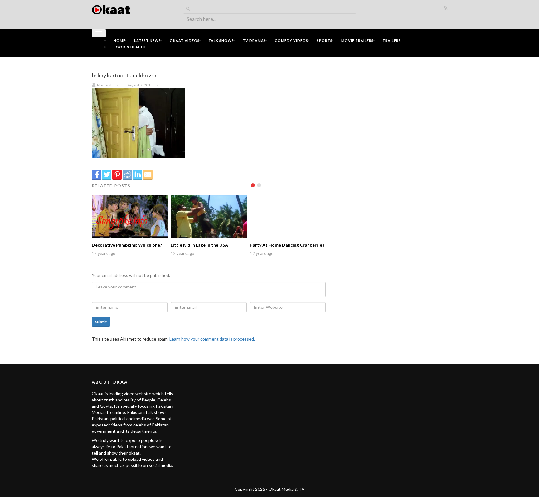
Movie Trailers (357, 40)
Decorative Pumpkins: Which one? (127, 245)
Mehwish (105, 85)
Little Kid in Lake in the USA (199, 245)
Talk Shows (221, 40)
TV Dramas (254, 40)
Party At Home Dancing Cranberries (287, 245)
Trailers (391, 40)
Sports (325, 40)
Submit (101, 321)
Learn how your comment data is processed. (212, 339)
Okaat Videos (185, 40)
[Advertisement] (391, 105)
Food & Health (130, 47)
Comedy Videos (291, 40)
